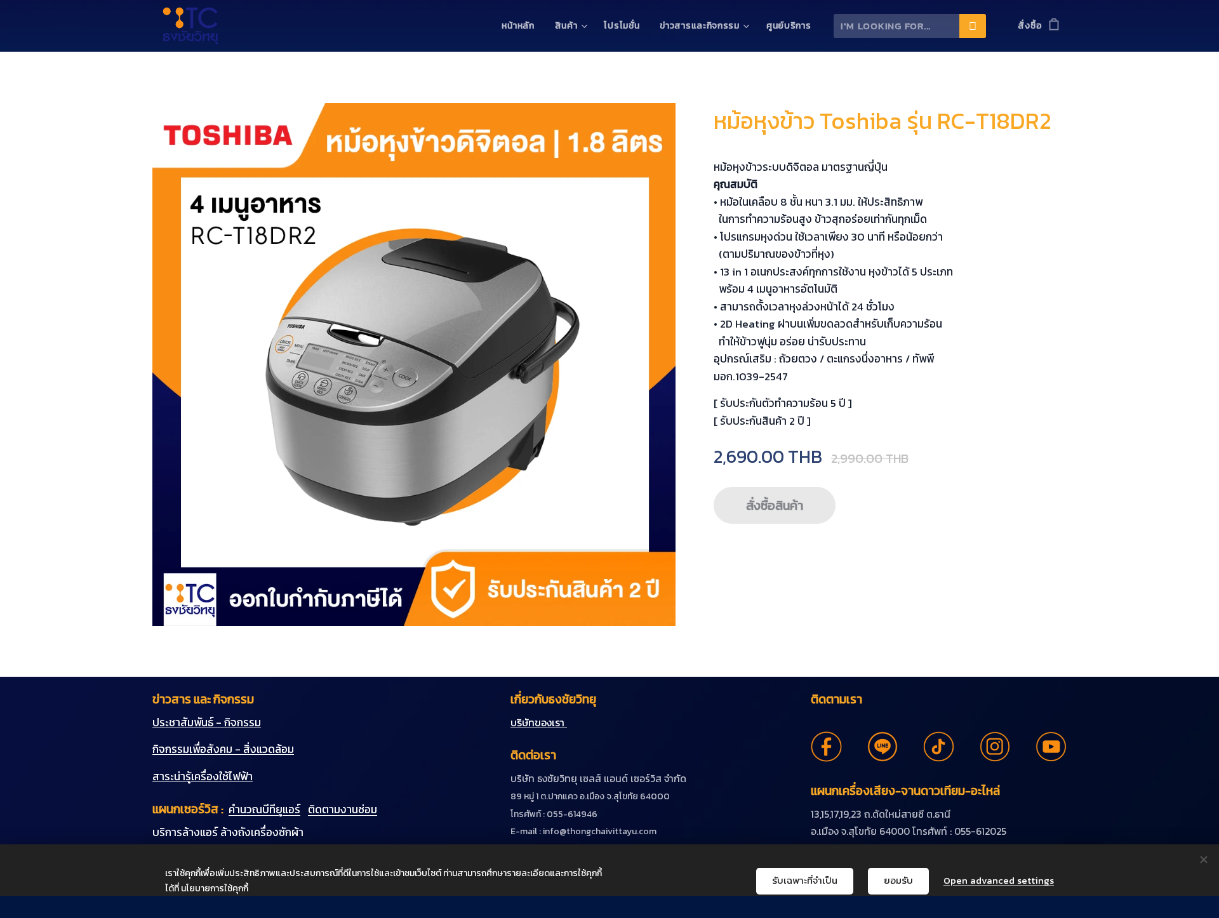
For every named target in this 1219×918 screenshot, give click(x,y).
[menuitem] (521, 26)
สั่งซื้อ (1030, 25)
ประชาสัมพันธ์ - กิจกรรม (206, 722)
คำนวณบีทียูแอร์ (264, 809)
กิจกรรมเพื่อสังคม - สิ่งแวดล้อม (223, 749)
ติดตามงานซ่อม (342, 809)
